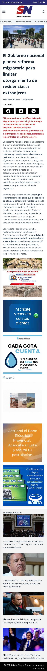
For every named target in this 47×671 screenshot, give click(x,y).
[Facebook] (8, 111)
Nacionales (28, 99)
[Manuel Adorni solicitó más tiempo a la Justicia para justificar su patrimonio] (23, 603)
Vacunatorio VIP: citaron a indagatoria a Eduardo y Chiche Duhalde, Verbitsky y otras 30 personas (22, 583)
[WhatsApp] (33, 111)
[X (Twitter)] (21, 111)
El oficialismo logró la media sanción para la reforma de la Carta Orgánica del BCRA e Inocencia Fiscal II (23, 544)
